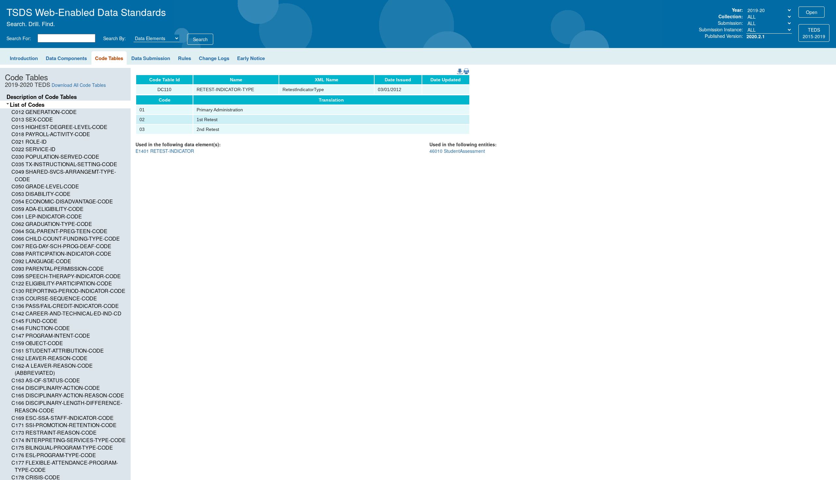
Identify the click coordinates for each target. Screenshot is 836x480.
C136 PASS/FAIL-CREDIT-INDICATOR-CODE (65, 306)
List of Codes (27, 104)
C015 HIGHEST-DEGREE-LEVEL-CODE (59, 127)
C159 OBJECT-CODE (37, 343)
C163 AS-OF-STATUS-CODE (45, 380)
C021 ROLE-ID (29, 141)
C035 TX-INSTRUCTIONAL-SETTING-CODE (64, 164)
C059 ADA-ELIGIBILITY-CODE (47, 209)
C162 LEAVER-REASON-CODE (49, 358)
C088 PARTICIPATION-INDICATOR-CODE (61, 253)
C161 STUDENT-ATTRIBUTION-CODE (57, 350)
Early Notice (251, 58)
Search (200, 39)
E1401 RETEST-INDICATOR (165, 151)
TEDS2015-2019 (814, 33)
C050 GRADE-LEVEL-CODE (45, 186)
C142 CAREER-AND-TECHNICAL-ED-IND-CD (66, 313)
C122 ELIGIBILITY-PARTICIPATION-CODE (61, 283)
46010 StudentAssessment (457, 151)
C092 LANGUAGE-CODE (41, 261)
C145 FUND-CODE (34, 321)
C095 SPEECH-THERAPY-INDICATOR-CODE (66, 276)
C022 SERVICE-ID (33, 149)
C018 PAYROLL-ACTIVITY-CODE (50, 134)
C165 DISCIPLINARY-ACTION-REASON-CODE (67, 395)
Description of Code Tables (42, 97)
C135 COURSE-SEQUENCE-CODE (54, 298)
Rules (184, 58)
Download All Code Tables (79, 85)
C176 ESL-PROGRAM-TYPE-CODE (53, 455)
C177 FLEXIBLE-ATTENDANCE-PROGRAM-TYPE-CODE (64, 466)
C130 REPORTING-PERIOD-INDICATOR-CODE (68, 291)
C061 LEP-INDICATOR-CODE (46, 216)
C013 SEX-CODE (32, 119)
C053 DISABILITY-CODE (41, 194)
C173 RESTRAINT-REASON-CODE (54, 432)
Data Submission (150, 58)
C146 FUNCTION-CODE (40, 328)
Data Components (66, 58)
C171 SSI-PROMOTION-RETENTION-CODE (64, 425)
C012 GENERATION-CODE (44, 112)
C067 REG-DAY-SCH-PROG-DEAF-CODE (61, 246)
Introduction (24, 58)
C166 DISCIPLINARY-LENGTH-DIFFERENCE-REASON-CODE (66, 406)
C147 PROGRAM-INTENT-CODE (50, 335)
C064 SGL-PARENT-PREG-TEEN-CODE (59, 231)
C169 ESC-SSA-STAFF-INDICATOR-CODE (62, 418)
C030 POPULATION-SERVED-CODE (55, 156)
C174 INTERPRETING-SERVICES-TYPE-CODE (68, 440)
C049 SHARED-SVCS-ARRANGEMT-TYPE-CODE (63, 175)
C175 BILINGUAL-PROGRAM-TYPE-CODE (62, 447)
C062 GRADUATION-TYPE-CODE (51, 224)
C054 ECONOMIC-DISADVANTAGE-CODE (62, 201)
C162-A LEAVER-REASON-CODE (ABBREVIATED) (52, 369)
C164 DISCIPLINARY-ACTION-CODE (55, 388)
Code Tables (109, 58)
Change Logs (214, 58)
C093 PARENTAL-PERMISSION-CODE (57, 268)
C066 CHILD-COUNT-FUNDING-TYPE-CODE (65, 238)
